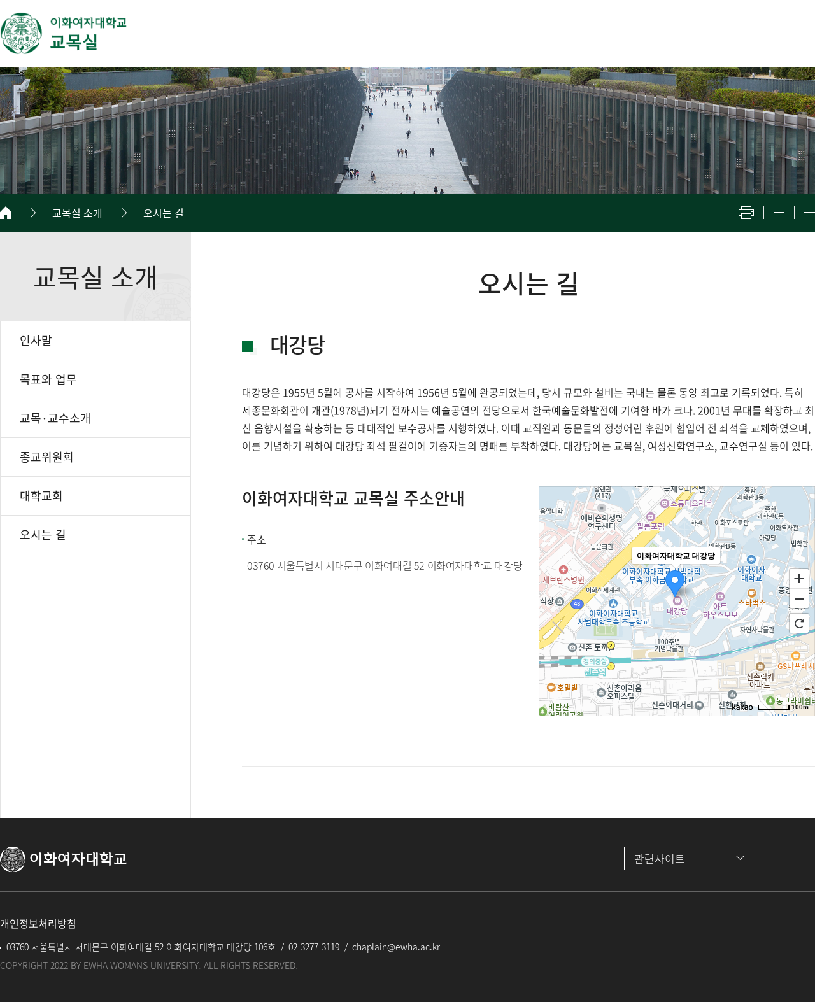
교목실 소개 (77, 213)
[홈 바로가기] (5, 212)
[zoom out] (809, 212)
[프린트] (746, 212)
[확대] (799, 578)
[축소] (799, 599)
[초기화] (799, 623)
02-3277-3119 (313, 946)
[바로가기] (63, 33)
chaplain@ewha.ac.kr (396, 946)
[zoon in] (779, 212)
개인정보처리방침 (38, 923)
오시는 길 (163, 213)
